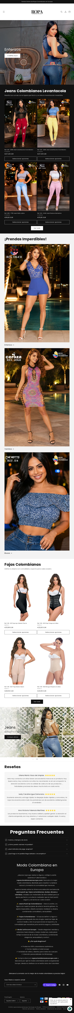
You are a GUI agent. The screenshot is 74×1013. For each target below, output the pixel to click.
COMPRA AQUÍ (12, 56)
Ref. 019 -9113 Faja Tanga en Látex (47, 623)
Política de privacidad (63, 1007)
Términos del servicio (28, 1009)
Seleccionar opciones (20, 159)
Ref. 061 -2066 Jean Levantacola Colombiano (51, 150)
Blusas (7, 553)
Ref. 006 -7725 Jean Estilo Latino (15, 213)
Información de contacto (54, 1009)
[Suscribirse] (35, 985)
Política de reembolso (49, 1007)
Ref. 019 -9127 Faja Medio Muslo (14, 687)
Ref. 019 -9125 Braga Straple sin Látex (49, 687)
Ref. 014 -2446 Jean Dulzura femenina (49, 213)
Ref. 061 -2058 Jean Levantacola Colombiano (19, 150)
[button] (4, 12)
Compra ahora (12, 737)
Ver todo (37, 228)
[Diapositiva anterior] (33, 759)
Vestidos (8, 449)
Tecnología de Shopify (34, 1007)
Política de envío (41, 1009)
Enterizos (8, 345)
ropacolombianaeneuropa (20, 1007)
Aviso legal (66, 1009)
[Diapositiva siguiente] (41, 759)
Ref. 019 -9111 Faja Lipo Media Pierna (16, 623)
